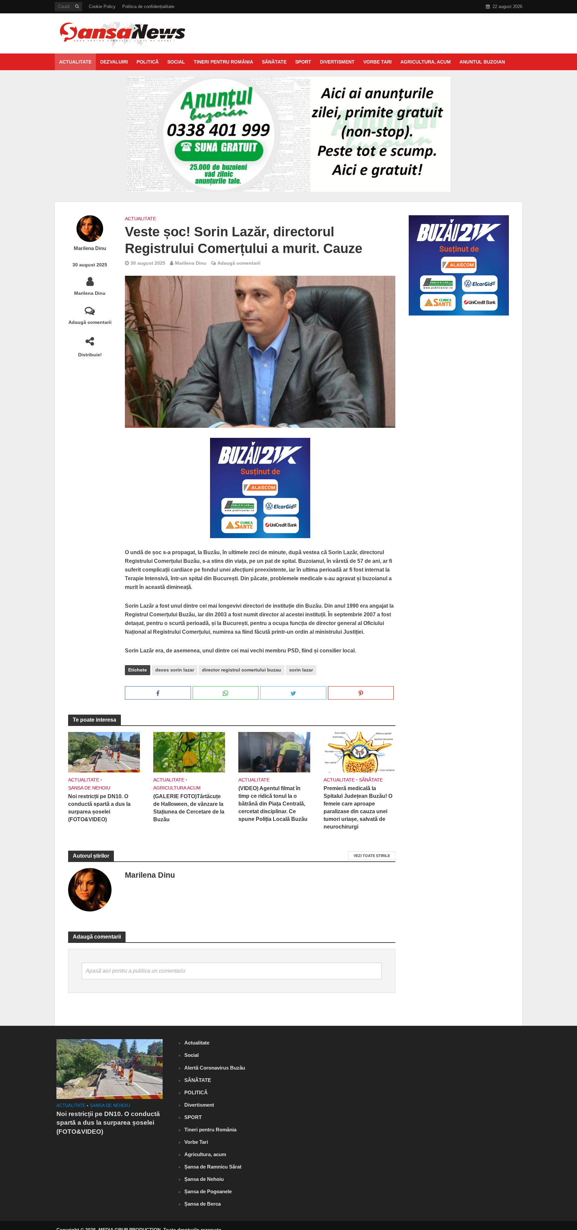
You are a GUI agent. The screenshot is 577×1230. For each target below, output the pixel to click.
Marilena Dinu (90, 248)
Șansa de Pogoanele (208, 1191)
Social (176, 62)
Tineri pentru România (223, 62)
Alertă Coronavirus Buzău (214, 1068)
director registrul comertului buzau (241, 669)
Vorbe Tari (377, 62)
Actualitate (75, 62)
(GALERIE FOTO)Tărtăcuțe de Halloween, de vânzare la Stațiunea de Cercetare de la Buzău (188, 807)
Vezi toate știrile (372, 856)
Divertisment (337, 62)
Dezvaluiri (114, 62)
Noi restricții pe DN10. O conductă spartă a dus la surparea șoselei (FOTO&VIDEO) (99, 807)
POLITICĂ (148, 62)
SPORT (303, 62)
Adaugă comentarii (90, 322)
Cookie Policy (102, 6)
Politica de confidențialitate (148, 6)
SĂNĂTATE (274, 62)
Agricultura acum (177, 787)
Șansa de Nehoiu (89, 787)
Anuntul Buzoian (482, 62)
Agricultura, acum (425, 62)
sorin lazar (301, 669)
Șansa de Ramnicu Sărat (212, 1167)
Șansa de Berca (202, 1204)
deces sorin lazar (174, 669)
